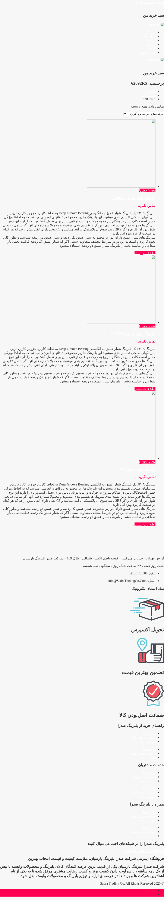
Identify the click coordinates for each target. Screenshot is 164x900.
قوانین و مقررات (143, 737)
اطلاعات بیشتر (145, 253)
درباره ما (149, 733)
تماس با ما (148, 741)
